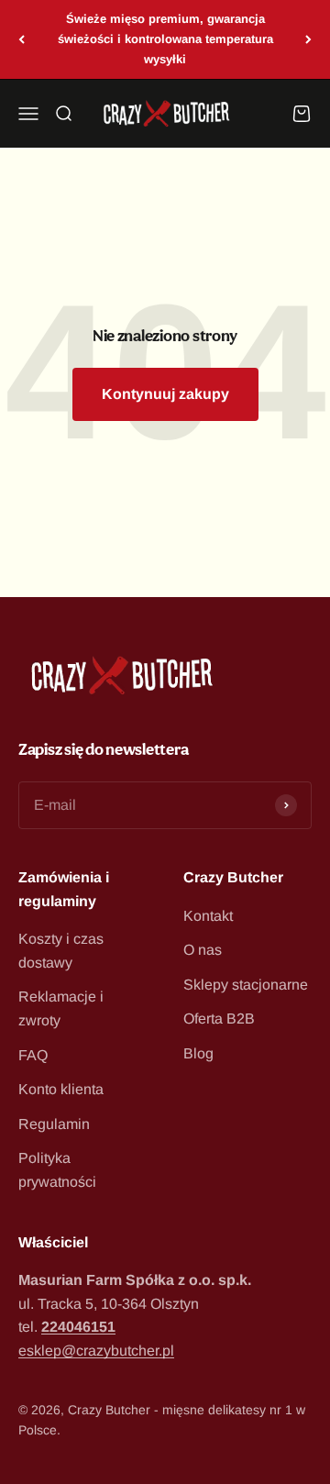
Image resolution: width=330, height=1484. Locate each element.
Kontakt (208, 916)
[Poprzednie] (21, 39)
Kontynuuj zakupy (165, 394)
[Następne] (308, 39)
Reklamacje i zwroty (61, 1008)
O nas (202, 950)
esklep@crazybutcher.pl (96, 1350)
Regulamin (54, 1124)
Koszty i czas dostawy (61, 950)
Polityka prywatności (57, 1170)
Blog (198, 1053)
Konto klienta (61, 1089)
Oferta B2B (219, 1018)
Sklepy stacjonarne (245, 984)
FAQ (33, 1055)
